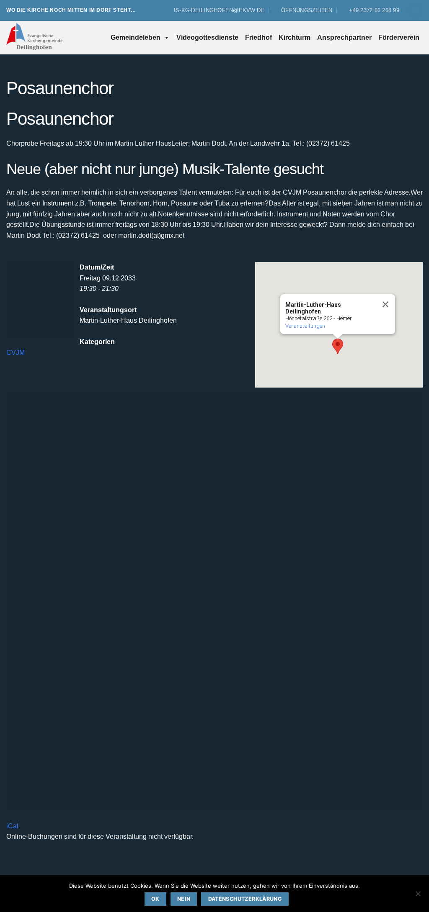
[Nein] (418, 896)
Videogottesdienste (207, 37)
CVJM (15, 352)
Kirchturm (294, 37)
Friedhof (258, 37)
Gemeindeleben (135, 37)
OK (155, 899)
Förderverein (398, 37)
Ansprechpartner (344, 37)
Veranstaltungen (305, 326)
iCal (12, 826)
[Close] (385, 304)
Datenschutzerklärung (245, 899)
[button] (415, 11)
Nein (184, 899)
